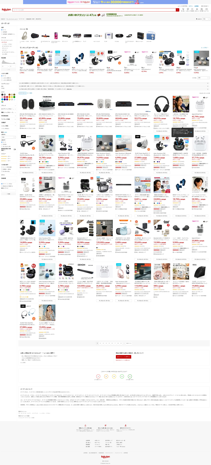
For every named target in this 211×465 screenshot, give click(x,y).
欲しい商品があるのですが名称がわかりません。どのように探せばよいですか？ (39, 356)
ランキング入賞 (43, 252)
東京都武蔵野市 (101, 255)
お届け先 (3, 134)
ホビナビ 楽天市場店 (178, 295)
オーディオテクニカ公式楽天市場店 (47, 169)
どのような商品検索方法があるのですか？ (31, 358)
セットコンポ (97, 41)
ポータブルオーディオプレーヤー (55, 42)
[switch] (14, 149)
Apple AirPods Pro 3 (197, 114)
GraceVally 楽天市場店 (26, 301)
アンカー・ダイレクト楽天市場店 (67, 167)
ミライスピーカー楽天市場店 (199, 295)
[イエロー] (12, 97)
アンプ (84, 41)
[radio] (1, 29)
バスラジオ (148, 41)
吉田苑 (41, 128)
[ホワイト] (7, 95)
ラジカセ (117, 41)
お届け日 (3, 140)
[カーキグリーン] (14, 95)
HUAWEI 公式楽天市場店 (160, 213)
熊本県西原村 (43, 338)
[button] (205, 6)
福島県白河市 (82, 297)
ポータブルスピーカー (45, 42)
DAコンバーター (139, 41)
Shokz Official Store (25, 167)
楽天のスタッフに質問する (123, 356)
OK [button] (191, 132)
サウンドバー (65, 41)
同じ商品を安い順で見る (161, 131)
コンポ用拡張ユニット (77, 42)
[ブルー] (2, 99)
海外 (6, 132)
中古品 (2, 88)
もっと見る (23, 362)
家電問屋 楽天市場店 (102, 295)
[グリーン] (14, 97)
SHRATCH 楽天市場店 (103, 211)
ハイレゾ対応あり (5, 128)
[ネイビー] (5, 99)
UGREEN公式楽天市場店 (65, 254)
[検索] (177, 10)
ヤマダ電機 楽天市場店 (122, 209)
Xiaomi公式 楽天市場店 (122, 252)
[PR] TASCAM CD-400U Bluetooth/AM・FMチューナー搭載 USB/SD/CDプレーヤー (85, 115)
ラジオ (105, 41)
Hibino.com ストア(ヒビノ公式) (28, 128)
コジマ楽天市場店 (178, 252)
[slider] (1, 63)
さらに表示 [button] (4, 54)
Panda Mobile (196, 167)
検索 (9, 69)
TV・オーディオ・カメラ (12, 19)
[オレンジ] (9, 97)
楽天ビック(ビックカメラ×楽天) (162, 128)
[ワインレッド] (5, 97)
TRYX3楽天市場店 (83, 167)
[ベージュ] (12, 95)
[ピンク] (2, 97)
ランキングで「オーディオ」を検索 (26, 417)
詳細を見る (69, 89)
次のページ (128, 343)
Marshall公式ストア (83, 256)
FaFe (156, 297)
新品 (2, 86)
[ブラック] (2, 95)
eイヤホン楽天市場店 (140, 211)
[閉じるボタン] (207, 83)
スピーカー (32, 41)
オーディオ (35, 413)
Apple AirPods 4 (196, 238)
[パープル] (7, 99)
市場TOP (3, 19)
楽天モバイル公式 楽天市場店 (199, 128)
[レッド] (7, 97)
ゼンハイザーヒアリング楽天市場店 (28, 252)
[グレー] (5, 95)
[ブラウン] (9, 95)
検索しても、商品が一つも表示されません (31, 360)
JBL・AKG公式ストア (45, 209)
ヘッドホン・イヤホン (24, 42)
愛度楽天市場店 (177, 167)
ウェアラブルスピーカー (129, 42)
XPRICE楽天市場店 (197, 209)
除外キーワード (4, 188)
